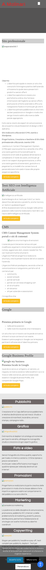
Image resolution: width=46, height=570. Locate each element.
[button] (2, 20)
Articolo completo (10, 177)
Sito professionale (13, 41)
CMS (5, 227)
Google (7, 309)
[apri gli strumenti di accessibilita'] (40, 564)
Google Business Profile (17, 355)
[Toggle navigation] (38, 3)
